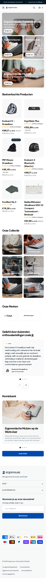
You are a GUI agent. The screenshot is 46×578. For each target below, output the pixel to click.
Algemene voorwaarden (10, 570)
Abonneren (23, 516)
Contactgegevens (8, 574)
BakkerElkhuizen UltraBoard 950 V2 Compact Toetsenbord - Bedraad (33, 208)
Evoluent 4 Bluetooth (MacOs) (29, 163)
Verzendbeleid (26, 570)
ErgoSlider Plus (31, 121)
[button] (3, 7)
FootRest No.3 (9, 202)
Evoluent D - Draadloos (8, 123)
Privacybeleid (25, 567)
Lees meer (23, 453)
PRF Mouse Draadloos (7, 161)
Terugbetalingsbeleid (9, 567)
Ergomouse (11, 561)
